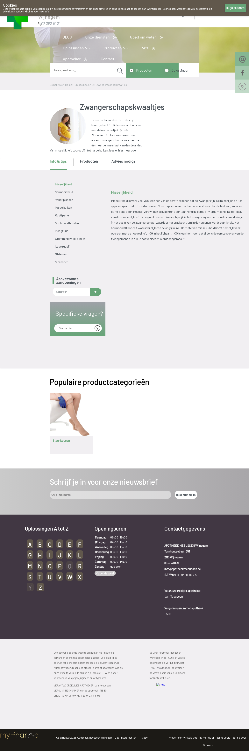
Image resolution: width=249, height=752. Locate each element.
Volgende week (105, 573)
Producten (144, 70)
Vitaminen (61, 262)
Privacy (143, 737)
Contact (107, 58)
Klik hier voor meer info (37, 11)
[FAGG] (172, 694)
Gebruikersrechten (125, 737)
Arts (145, 48)
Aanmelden (217, 13)
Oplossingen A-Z (77, 48)
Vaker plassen (64, 199)
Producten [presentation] (89, 161)
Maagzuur (61, 231)
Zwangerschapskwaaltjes (111, 84)
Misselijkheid (63, 184)
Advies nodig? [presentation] (123, 161)
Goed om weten (143, 37)
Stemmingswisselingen (70, 238)
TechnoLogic (222, 737)
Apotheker (72, 58)
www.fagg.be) (164, 667)
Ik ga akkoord (235, 8)
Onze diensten (97, 37)
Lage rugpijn (63, 246)
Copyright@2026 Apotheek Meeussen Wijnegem (84, 737)
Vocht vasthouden (67, 223)
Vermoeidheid (64, 192)
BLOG (67, 37)
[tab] (61, 164)
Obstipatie (62, 215)
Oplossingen (180, 70)
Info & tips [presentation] (58, 161)
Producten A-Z (116, 48)
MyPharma (205, 737)
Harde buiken (63, 207)
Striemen (61, 254)
